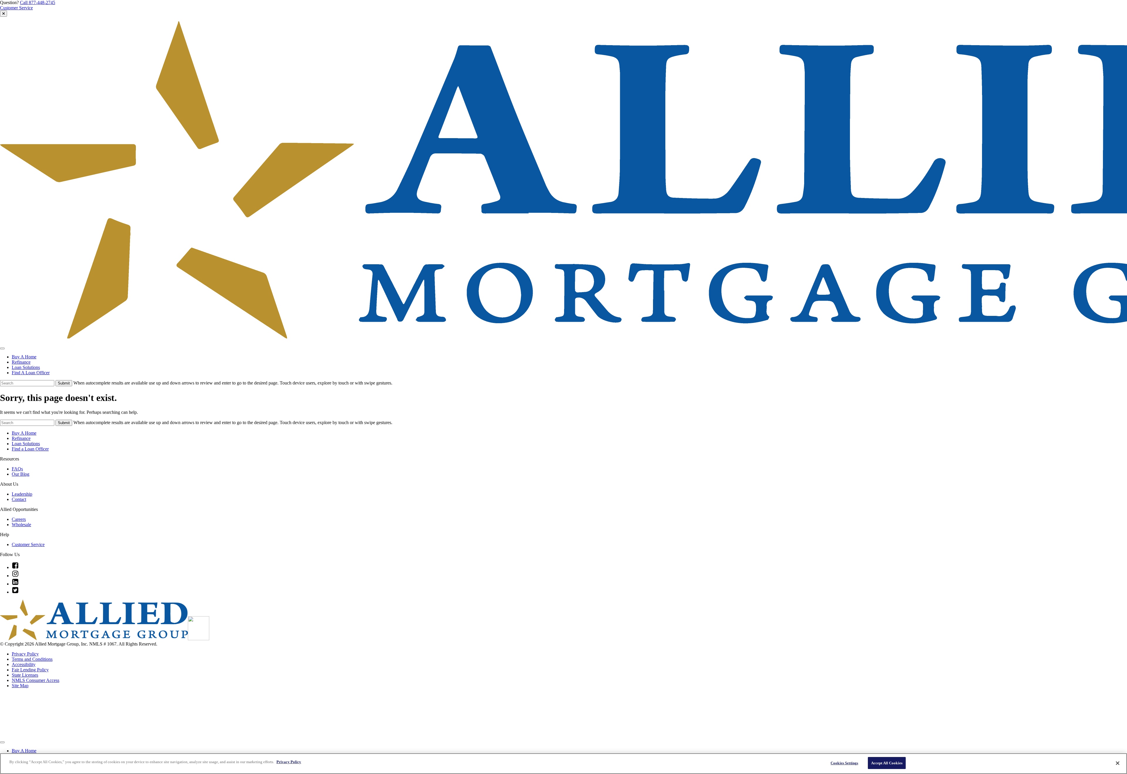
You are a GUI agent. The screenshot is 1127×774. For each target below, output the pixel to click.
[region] (563, 763)
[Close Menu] (2, 742)
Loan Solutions (26, 367)
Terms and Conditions (32, 659)
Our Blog (20, 474)
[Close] (1117, 763)
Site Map (20, 685)
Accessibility (24, 664)
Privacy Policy (25, 653)
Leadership (22, 494)
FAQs (17, 468)
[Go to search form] (3, 14)
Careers (19, 519)
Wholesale (21, 524)
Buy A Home (24, 356)
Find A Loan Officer (31, 372)
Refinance (21, 362)
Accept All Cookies (886, 763)
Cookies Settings (844, 763)
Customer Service (16, 7)
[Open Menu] (2, 348)
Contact (19, 499)
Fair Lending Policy (30, 669)
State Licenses (25, 675)
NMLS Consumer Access (35, 680)
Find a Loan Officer (30, 448)
